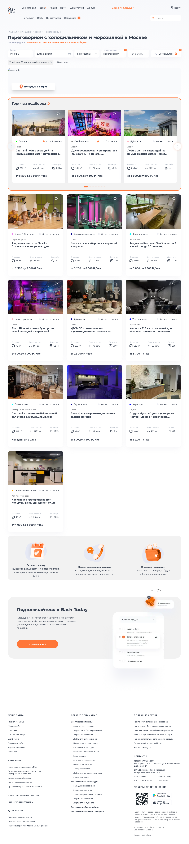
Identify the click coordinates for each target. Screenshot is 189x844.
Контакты (12, 752)
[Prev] (11, 146)
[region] (94, 146)
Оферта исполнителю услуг (20, 817)
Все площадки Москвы (82, 722)
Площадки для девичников (85, 743)
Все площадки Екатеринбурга (85, 807)
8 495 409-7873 (141, 776)
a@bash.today (164, 776)
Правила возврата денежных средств (25, 786)
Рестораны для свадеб (83, 747)
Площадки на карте (35, 86)
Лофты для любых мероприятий (87, 730)
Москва (13, 730)
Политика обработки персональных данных (28, 826)
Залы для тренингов (82, 790)
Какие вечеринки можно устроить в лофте (153, 735)
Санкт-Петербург (18, 735)
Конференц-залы (81, 777)
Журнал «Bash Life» (16, 747)
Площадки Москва (30, 31)
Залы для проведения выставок (87, 794)
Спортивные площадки (83, 726)
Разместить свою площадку (20, 802)
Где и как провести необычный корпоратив (153, 730)
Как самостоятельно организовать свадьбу (153, 739)
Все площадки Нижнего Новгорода (87, 811)
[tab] (86, 186)
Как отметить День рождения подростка (152, 726)
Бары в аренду (80, 756)
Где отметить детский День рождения (151, 722)
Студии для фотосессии (84, 760)
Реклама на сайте (16, 743)
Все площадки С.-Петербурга (84, 781)
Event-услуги (13, 739)
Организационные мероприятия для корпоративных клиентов (24, 772)
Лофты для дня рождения (85, 739)
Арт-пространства (81, 769)
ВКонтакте (163, 781)
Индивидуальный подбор (19, 778)
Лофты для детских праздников (87, 773)
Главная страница (16, 722)
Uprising (147, 835)
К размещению (37, 644)
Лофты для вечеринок (83, 735)
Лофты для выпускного (83, 803)
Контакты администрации (20, 782)
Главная (12, 31)
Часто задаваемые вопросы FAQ (22, 767)
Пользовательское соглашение (22, 821)
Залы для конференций (84, 786)
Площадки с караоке (82, 764)
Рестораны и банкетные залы (86, 752)
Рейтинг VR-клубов (142, 747)
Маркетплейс (14, 726)
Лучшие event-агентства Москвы (148, 743)
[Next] (177, 146)
